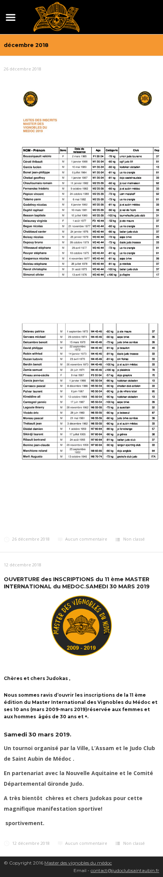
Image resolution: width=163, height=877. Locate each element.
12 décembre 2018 (22, 564)
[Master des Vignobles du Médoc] (56, 15)
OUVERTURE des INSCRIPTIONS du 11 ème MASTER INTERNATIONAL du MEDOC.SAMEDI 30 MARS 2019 (77, 582)
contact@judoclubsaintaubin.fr (125, 870)
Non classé (134, 539)
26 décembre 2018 (22, 69)
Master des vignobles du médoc (78, 863)
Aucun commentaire (86, 539)
